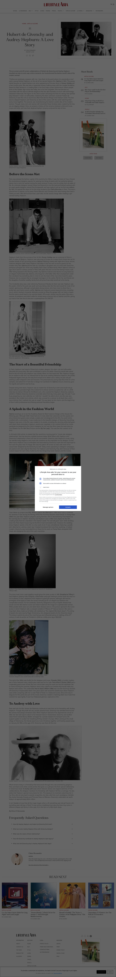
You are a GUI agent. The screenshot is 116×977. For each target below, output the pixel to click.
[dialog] (58, 488)
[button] (58, 487)
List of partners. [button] (58, 494)
